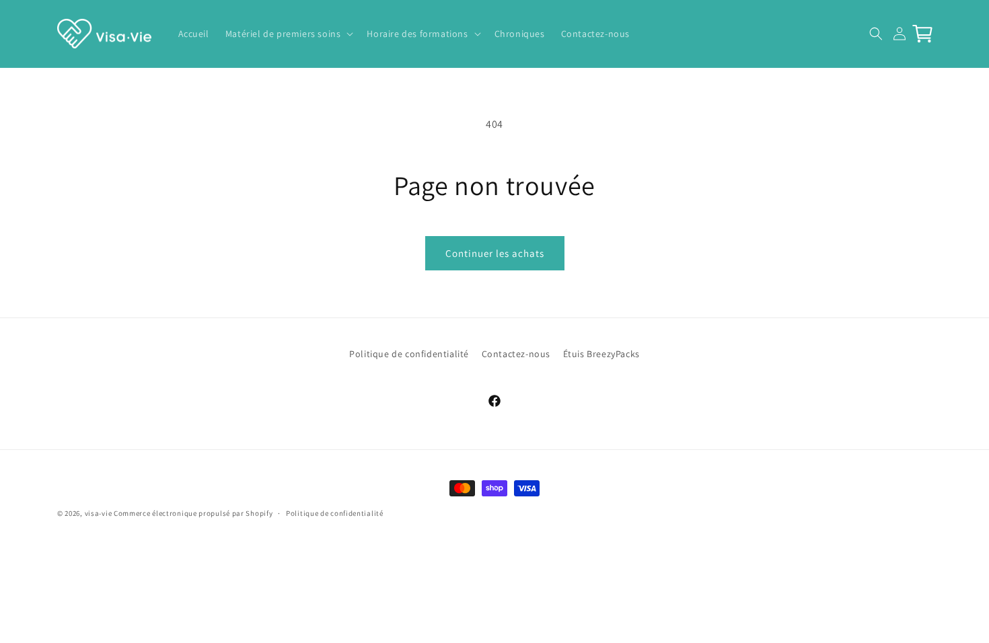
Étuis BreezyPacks (601, 354)
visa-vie (98, 513)
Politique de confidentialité (409, 354)
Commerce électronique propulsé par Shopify (193, 513)
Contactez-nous (516, 354)
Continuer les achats (494, 253)
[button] (288, 34)
